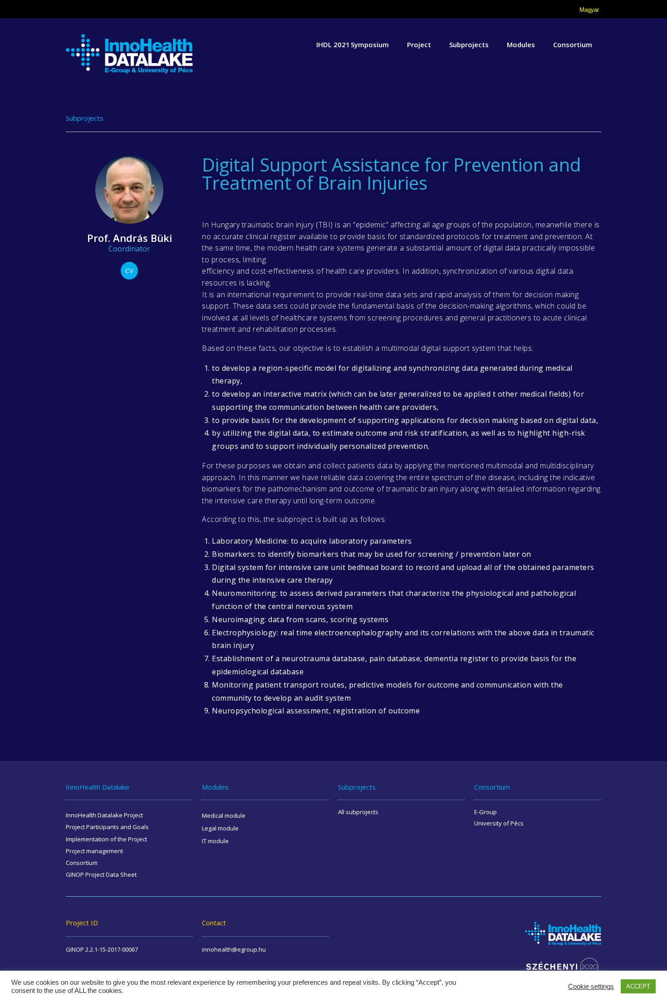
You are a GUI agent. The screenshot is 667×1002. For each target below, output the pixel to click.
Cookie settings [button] (591, 986)
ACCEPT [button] (638, 986)
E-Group (485, 812)
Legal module (220, 828)
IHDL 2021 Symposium (352, 44)
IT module (215, 841)
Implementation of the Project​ (106, 839)
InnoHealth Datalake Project (104, 815)
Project (419, 44)
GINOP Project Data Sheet (101, 874)
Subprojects (469, 44)
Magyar (589, 9)
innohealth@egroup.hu (234, 949)
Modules (521, 44)
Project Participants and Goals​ (107, 827)
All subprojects (358, 812)
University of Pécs (499, 823)
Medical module (223, 815)
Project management (94, 851)
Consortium (572, 44)
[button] (129, 271)
